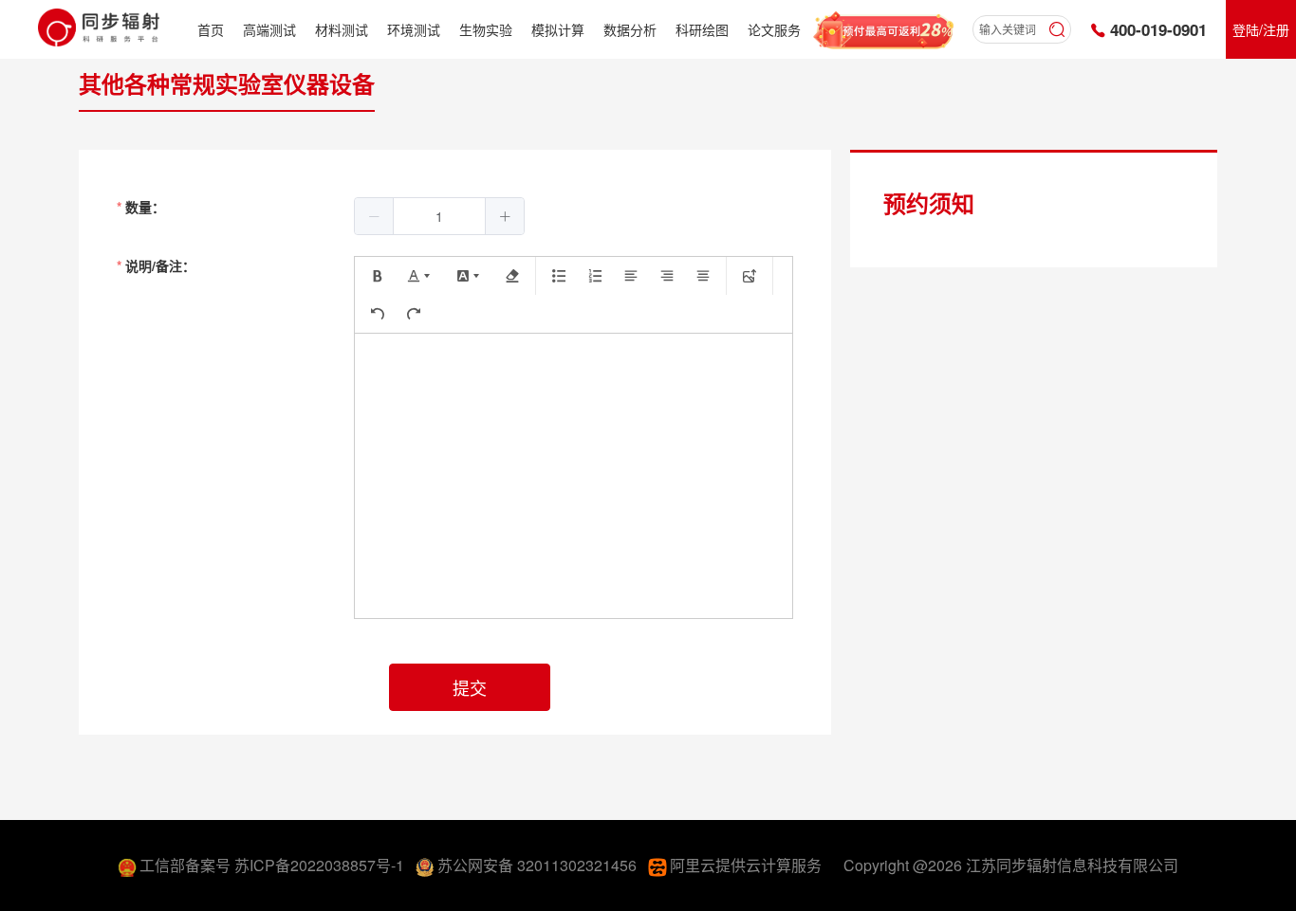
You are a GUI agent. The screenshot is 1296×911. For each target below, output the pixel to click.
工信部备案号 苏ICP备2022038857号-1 (273, 865)
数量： (145, 206)
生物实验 (485, 29)
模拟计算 (557, 29)
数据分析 (630, 29)
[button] (374, 216)
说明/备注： (160, 265)
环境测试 (413, 29)
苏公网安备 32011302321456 (538, 865)
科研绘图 (702, 29)
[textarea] (573, 476)
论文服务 (774, 29)
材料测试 (341, 29)
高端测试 (269, 29)
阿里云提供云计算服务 (747, 865)
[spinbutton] (439, 216)
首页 (210, 29)
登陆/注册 (1260, 29)
